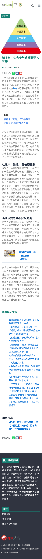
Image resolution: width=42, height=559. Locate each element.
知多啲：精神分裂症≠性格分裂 (23, 422)
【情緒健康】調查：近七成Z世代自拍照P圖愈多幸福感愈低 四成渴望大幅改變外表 (24, 348)
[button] (39, 6)
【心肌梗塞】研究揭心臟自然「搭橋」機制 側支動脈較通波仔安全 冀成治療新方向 (24, 330)
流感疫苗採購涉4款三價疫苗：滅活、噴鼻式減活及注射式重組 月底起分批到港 (24, 359)
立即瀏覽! (28, 255)
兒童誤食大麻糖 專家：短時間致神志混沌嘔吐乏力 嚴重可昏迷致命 (24, 370)
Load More (21, 446)
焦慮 (17, 68)
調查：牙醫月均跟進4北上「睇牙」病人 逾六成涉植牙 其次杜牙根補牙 (24, 402)
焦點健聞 (5, 16)
